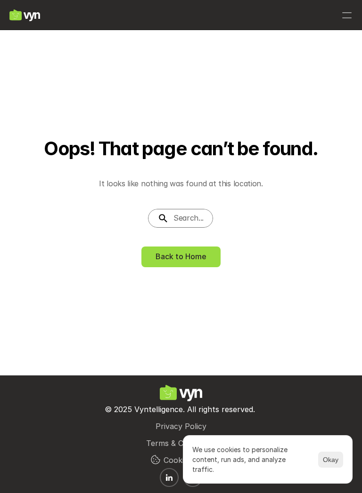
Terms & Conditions (181, 443)
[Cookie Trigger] (155, 459)
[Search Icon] (181, 218)
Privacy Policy (181, 426)
